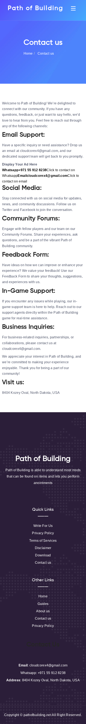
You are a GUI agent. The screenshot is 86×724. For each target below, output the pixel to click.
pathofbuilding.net (37, 715)
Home (28, 53)
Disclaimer (43, 548)
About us (43, 611)
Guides (43, 604)
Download (43, 555)
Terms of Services (43, 540)
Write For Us (43, 526)
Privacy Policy (43, 533)
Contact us (43, 562)
